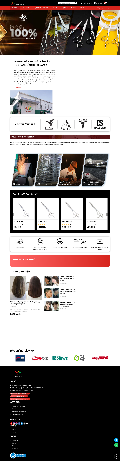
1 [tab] (57, 52)
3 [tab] (62, 52)
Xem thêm (18, 87)
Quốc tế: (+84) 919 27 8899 (18, 396)
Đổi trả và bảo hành (17, 409)
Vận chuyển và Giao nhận (19, 411)
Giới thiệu (14, 430)
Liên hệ (82, 8)
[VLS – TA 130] (72, 209)
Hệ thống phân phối (69, 8)
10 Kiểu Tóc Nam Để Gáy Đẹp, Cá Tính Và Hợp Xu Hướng (67, 278)
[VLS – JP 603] (23, 209)
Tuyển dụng (15, 448)
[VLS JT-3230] (96, 209)
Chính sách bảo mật (17, 414)
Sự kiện (14, 446)
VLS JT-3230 (91, 221)
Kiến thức (14, 443)
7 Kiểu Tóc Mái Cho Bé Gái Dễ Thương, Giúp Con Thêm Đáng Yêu (67, 304)
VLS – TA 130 (67, 221)
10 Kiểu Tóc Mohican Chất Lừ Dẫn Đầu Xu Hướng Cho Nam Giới (68, 291)
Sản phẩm (26, 8)
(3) (95, 224)
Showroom (99, 3)
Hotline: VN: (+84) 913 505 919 (19, 393)
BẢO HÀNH (55, 8)
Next (119, 32)
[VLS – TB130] (48, 209)
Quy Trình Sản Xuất (41, 8)
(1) (22, 224)
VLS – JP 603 (18, 221)
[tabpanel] (60, 32)
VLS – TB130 (42, 221)
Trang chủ (15, 8)
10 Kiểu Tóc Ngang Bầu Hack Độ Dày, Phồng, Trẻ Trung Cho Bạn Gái (25, 303)
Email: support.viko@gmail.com (19, 399)
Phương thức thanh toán (18, 406)
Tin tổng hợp (15, 440)
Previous (1, 32)
